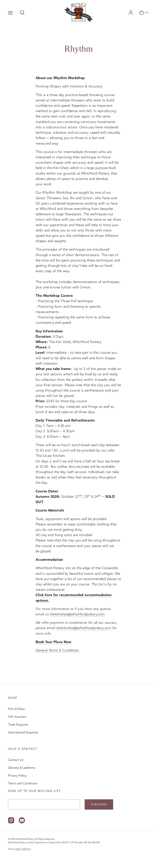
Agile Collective (23, 849)
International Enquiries (23, 732)
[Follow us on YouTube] (22, 820)
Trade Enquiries (18, 724)
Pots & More (16, 709)
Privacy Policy (17, 775)
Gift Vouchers (17, 717)
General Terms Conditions (58, 650)
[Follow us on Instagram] (11, 820)
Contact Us (15, 760)
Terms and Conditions (23, 783)
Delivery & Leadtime (21, 768)
